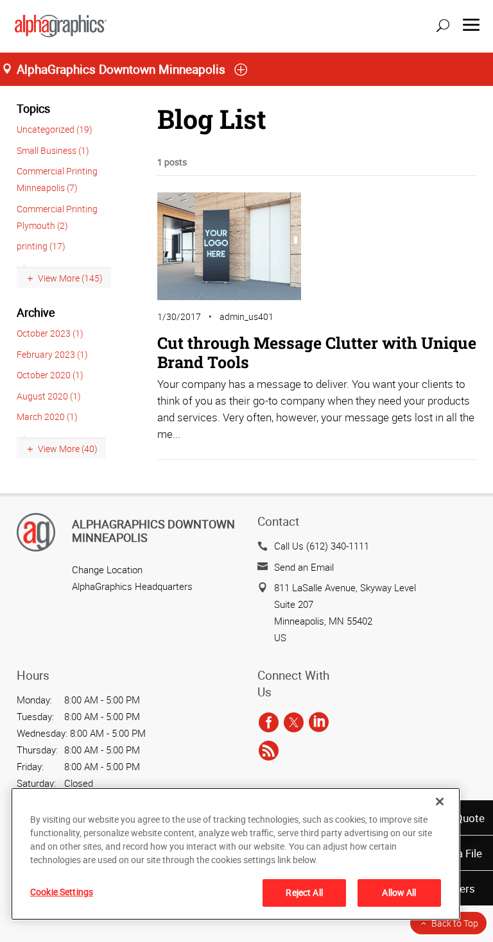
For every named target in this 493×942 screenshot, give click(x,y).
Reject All (304, 892)
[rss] (268, 751)
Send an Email (304, 566)
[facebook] (268, 723)
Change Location (107, 569)
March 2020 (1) (47, 416)
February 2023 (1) (52, 354)
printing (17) (41, 246)
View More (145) (70, 278)
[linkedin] (318, 723)
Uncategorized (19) (54, 129)
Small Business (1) (53, 150)
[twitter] (293, 723)
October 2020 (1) (50, 375)
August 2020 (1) (49, 396)
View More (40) (68, 448)
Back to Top (454, 923)
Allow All (399, 892)
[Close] (440, 801)
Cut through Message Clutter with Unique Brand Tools (316, 352)
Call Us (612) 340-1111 (321, 545)
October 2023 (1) (50, 333)
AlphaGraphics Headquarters (132, 586)
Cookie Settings (61, 892)
